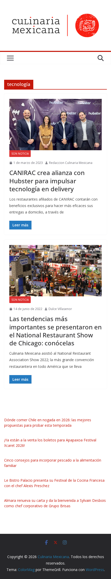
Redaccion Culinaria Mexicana (70, 163)
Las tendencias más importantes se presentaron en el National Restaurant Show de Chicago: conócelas (55, 330)
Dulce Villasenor (60, 309)
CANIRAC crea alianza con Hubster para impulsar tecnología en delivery (47, 180)
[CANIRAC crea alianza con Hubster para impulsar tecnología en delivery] (55, 124)
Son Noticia (20, 153)
